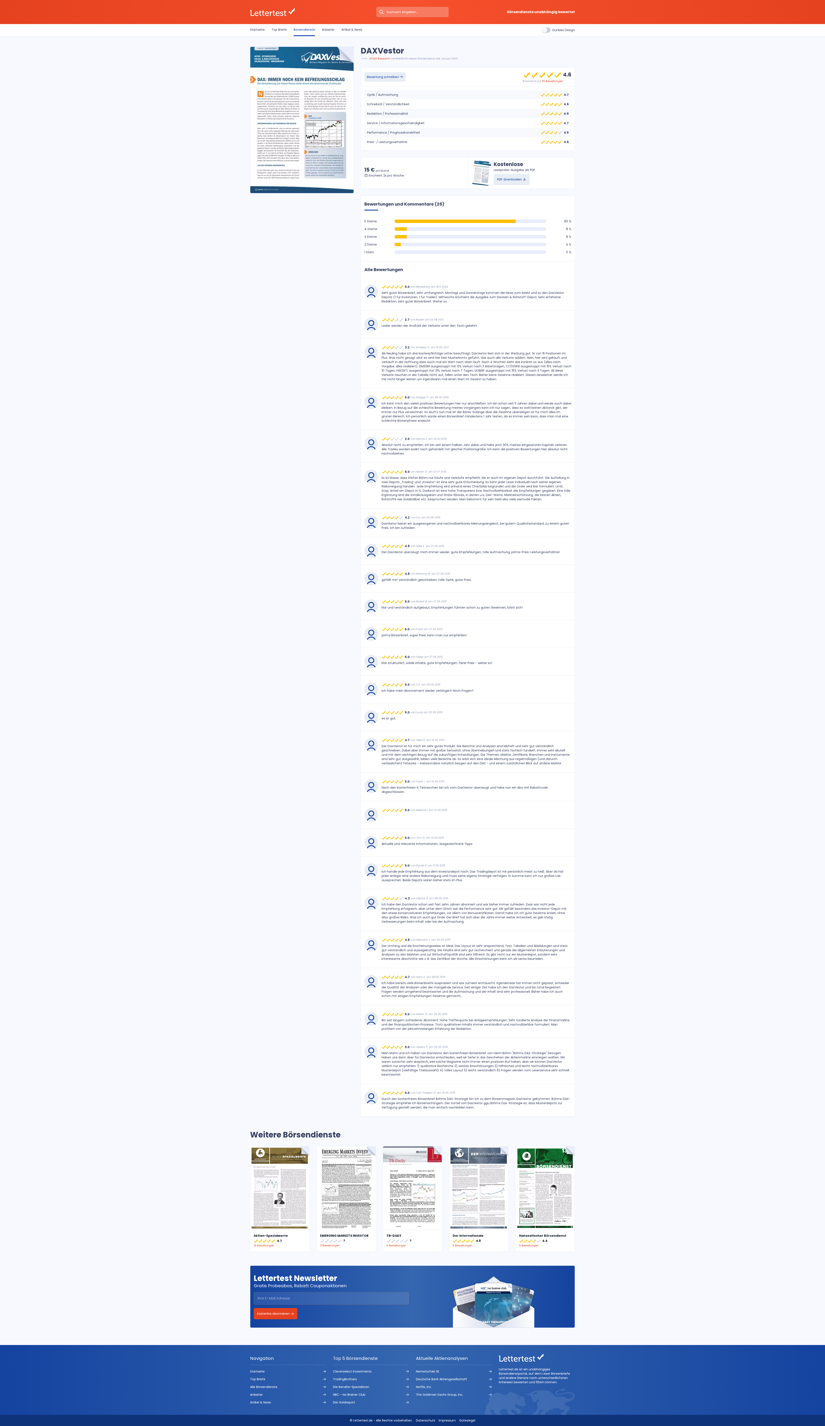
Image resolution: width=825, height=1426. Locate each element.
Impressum (447, 1420)
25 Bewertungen (552, 81)
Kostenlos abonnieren (273, 1313)
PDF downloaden (510, 179)
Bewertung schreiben (383, 77)
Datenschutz (425, 1420)
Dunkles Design (563, 30)
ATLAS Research (379, 58)
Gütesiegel (467, 1420)
